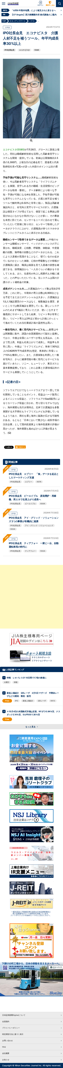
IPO (16, 701)
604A (42, 503)
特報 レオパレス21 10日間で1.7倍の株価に (26, 677)
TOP (4, 21)
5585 (36, 50)
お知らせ (5, 1060)
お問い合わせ (7, 1040)
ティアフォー (30, 551)
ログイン (40, 5)
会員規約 (5, 1021)
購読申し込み (50, 5)
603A (12, 529)
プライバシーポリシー (11, 1028)
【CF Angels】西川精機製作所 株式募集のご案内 (34, 14)
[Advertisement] (31, 597)
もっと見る (30, 726)
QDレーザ (42, 701)
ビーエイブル (30, 503)
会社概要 (5, 1053)
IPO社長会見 (10, 50)
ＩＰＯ (7, 27)
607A (39, 482)
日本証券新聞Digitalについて (13, 1015)
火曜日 (6, 682)
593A (42, 551)
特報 (15, 682)
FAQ (4, 1047)
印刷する (21, 447)
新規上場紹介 (28, 701)
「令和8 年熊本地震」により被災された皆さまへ (33, 10)
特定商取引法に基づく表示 (12, 1034)
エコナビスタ (24, 50)
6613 (53, 701)
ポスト (9, 447)
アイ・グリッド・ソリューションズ (39, 525)
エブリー (28, 482)
